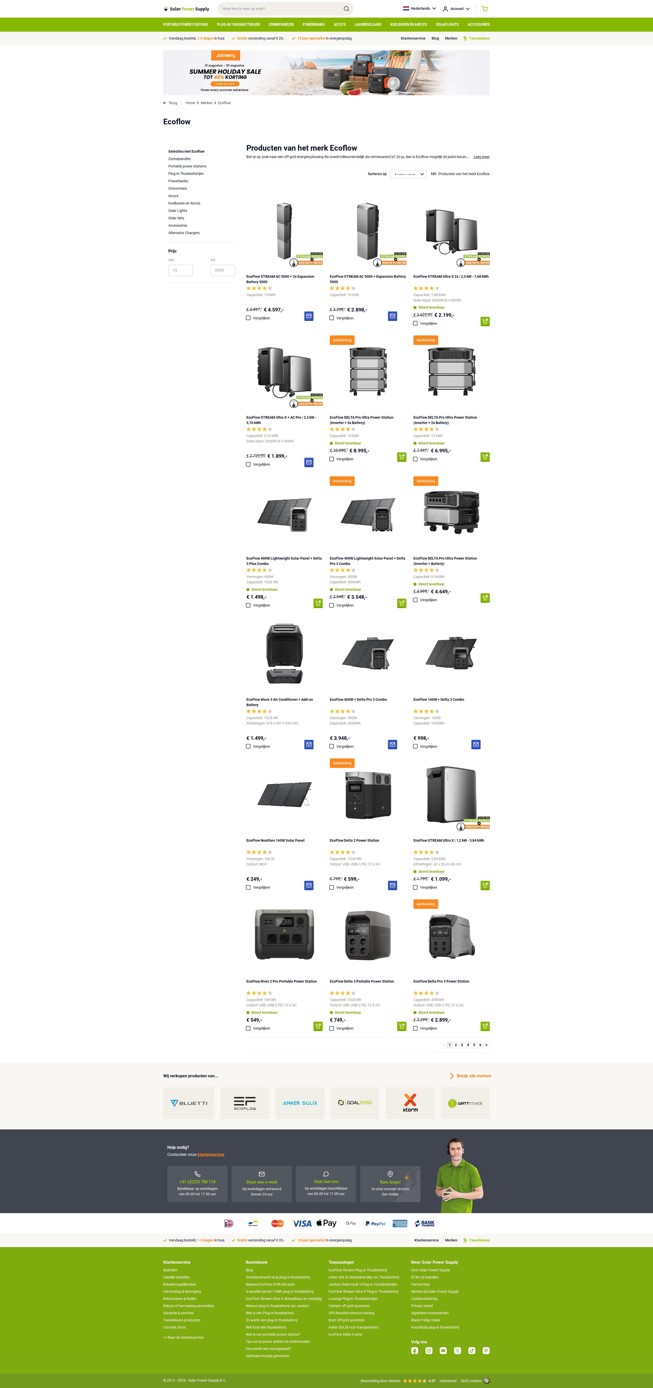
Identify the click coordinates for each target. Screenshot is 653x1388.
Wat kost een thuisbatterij (266, 1327)
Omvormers (177, 188)
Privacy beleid (422, 1306)
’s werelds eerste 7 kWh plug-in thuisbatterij (279, 1291)
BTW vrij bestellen (425, 1277)
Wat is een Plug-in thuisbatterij (270, 1313)
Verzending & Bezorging (182, 1291)
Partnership (420, 1284)
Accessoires (479, 24)
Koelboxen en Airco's (409, 24)
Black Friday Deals (425, 1320)
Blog (435, 38)
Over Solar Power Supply (430, 1270)
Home (190, 103)
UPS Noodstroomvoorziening (351, 1313)
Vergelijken (261, 318)
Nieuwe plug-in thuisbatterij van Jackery (277, 1306)
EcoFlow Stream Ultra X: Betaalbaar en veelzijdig (284, 1299)
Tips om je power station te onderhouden (278, 1341)
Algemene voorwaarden (430, 1313)
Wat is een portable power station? (273, 1334)
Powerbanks (314, 24)
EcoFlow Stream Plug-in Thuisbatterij (358, 1270)
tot (213, 260)
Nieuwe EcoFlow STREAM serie (270, 1284)
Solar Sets (176, 218)
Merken (451, 38)
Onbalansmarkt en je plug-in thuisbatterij (278, 1277)
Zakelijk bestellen (176, 1277)
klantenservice (210, 1154)
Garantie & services (178, 1313)
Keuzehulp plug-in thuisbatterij (435, 1327)
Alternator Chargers (184, 233)
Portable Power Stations (185, 24)
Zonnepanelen (281, 24)
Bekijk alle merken (473, 1075)
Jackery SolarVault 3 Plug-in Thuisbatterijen (363, 1284)
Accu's (340, 24)
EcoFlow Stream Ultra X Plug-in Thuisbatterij (363, 1291)
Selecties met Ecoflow (186, 151)
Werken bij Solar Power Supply (435, 1291)
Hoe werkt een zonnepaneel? (268, 1349)
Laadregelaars (368, 24)
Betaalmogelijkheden (179, 1284)
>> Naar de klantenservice (183, 1337)
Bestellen (170, 1270)
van (171, 260)
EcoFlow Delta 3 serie (345, 1334)
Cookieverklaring (424, 1299)
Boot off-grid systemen (347, 1320)
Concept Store (174, 1327)
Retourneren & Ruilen (179, 1299)
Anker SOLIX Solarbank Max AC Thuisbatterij (364, 1277)
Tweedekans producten (181, 1320)
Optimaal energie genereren (267, 1356)
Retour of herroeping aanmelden (188, 1306)
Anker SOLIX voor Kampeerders (353, 1327)
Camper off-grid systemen (349, 1306)
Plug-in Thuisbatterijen (238, 24)
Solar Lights (447, 24)
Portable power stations (187, 166)
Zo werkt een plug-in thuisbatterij (271, 1320)
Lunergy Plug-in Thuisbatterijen (353, 1299)
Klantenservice (413, 38)
